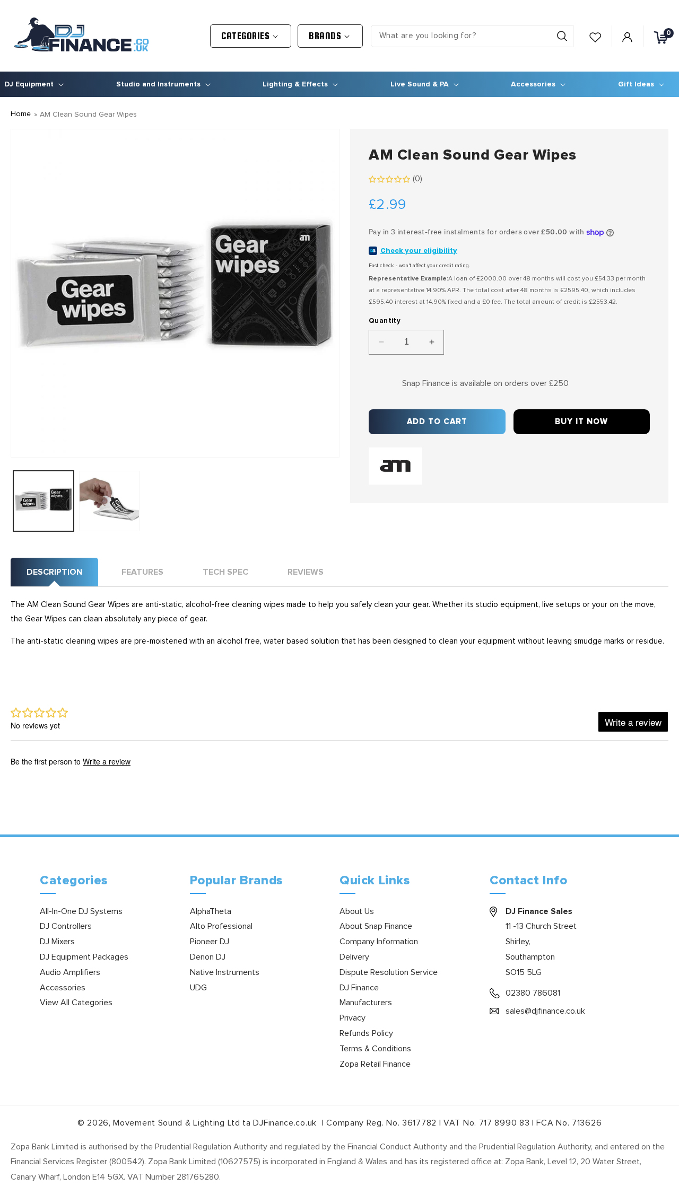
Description (54, 572)
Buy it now (581, 422)
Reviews (306, 572)
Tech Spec (225, 572)
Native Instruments (224, 972)
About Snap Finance (376, 926)
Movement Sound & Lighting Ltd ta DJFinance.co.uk (216, 1123)
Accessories (62, 987)
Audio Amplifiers (70, 972)
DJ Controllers (66, 926)
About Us (357, 911)
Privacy (352, 1018)
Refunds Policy (366, 1033)
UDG (198, 987)
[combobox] (472, 36)
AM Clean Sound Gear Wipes (88, 114)
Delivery (354, 957)
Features (142, 572)
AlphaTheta (210, 911)
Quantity (385, 321)
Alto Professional (221, 926)
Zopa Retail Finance (375, 1064)
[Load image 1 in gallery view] (43, 501)
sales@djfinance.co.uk (545, 1011)
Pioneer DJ (209, 941)
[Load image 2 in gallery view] (109, 501)
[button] (250, 36)
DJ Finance (359, 987)
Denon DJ (207, 957)
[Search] (562, 36)
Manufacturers (366, 1002)
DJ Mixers (57, 941)
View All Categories (76, 1002)
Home (21, 114)
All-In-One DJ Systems (81, 911)
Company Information (379, 941)
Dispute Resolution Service (389, 972)
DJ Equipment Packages (84, 957)
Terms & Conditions (375, 1048)
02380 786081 (533, 993)
